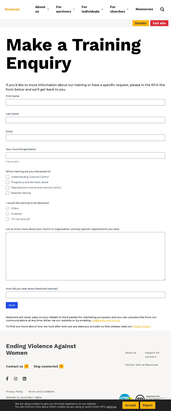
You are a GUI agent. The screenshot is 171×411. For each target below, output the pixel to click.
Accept (130, 405)
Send (12, 305)
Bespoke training (21, 192)
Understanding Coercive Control (30, 176)
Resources (151, 364)
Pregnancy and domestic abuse (29, 182)
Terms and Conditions (41, 391)
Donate (140, 23)
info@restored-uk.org (106, 320)
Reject (148, 405)
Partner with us (134, 364)
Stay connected (46, 366)
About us (130, 352)
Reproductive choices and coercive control (36, 187)
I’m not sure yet (20, 219)
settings (111, 406)
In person (16, 213)
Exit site (159, 23)
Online (15, 208)
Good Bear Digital (31, 397)
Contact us (14, 366)
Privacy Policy (141, 326)
